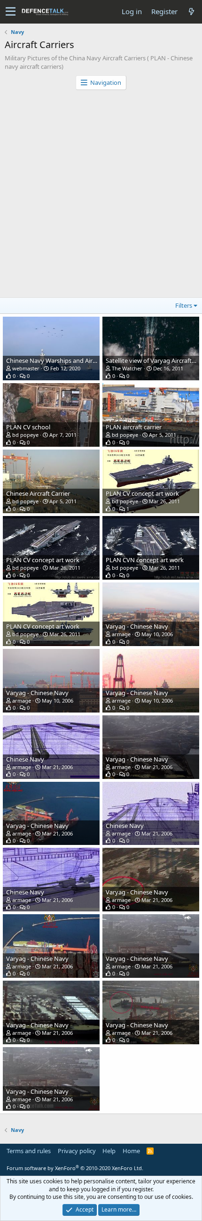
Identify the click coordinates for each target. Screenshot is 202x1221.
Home (131, 1151)
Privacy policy (77, 1151)
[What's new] (191, 11)
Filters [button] (183, 305)
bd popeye (25, 434)
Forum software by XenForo (75, 1168)
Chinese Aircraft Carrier (38, 493)
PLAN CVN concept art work (145, 560)
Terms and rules (29, 1151)
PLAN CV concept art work (142, 493)
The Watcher (127, 368)
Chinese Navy (25, 759)
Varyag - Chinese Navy (137, 626)
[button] (10, 12)
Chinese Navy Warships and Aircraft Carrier (65, 360)
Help (109, 1151)
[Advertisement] (101, 196)
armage (121, 634)
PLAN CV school (28, 427)
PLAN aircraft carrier (134, 427)
